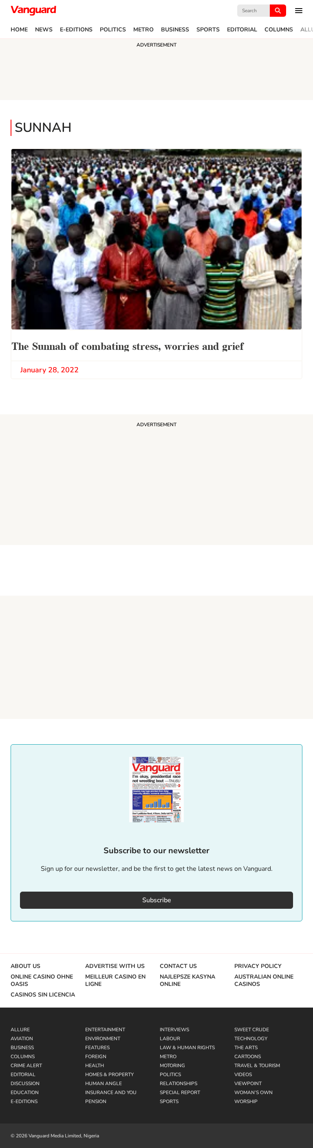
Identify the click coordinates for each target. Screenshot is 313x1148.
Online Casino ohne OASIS (42, 980)
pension (95, 1101)
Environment (102, 1038)
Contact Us (178, 966)
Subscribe (156, 900)
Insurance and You (111, 1092)
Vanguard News (33, 10)
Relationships (178, 1083)
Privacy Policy (258, 966)
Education (25, 1092)
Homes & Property (109, 1074)
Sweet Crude (251, 1029)
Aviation (22, 1038)
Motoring (172, 1065)
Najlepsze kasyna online (187, 980)
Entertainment (105, 1029)
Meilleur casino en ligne (115, 980)
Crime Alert (26, 1065)
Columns (279, 29)
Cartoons (247, 1056)
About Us (25, 966)
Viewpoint (248, 1083)
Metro (143, 29)
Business (175, 29)
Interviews (174, 1029)
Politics (113, 29)
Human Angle (103, 1083)
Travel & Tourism (257, 1065)
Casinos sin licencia (43, 995)
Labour (170, 1038)
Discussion (25, 1083)
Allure (20, 1029)
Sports (208, 29)
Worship (246, 1101)
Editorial (242, 29)
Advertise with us (115, 966)
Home (19, 29)
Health (94, 1065)
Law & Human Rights (187, 1047)
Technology (250, 1038)
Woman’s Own (253, 1092)
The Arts (246, 1047)
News (44, 29)
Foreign (95, 1056)
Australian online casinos (263, 980)
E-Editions (76, 29)
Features (97, 1047)
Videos (243, 1074)
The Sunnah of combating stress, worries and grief (127, 345)
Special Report (180, 1092)
